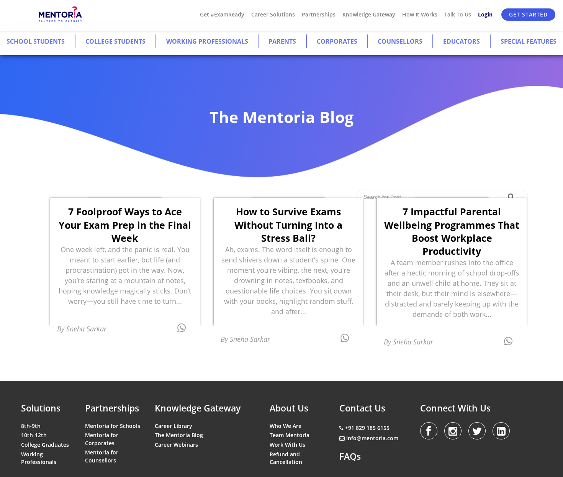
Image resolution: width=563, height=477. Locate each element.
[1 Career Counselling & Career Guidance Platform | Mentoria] (61, 15)
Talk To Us (457, 14)
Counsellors (400, 41)
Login (485, 14)
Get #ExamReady (222, 14)
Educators (461, 41)
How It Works (419, 14)
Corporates (337, 41)
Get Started (528, 14)
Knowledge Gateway (368, 14)
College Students (115, 41)
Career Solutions (273, 14)
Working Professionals (207, 41)
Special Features (528, 41)
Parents (282, 41)
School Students (36, 41)
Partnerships (319, 14)
